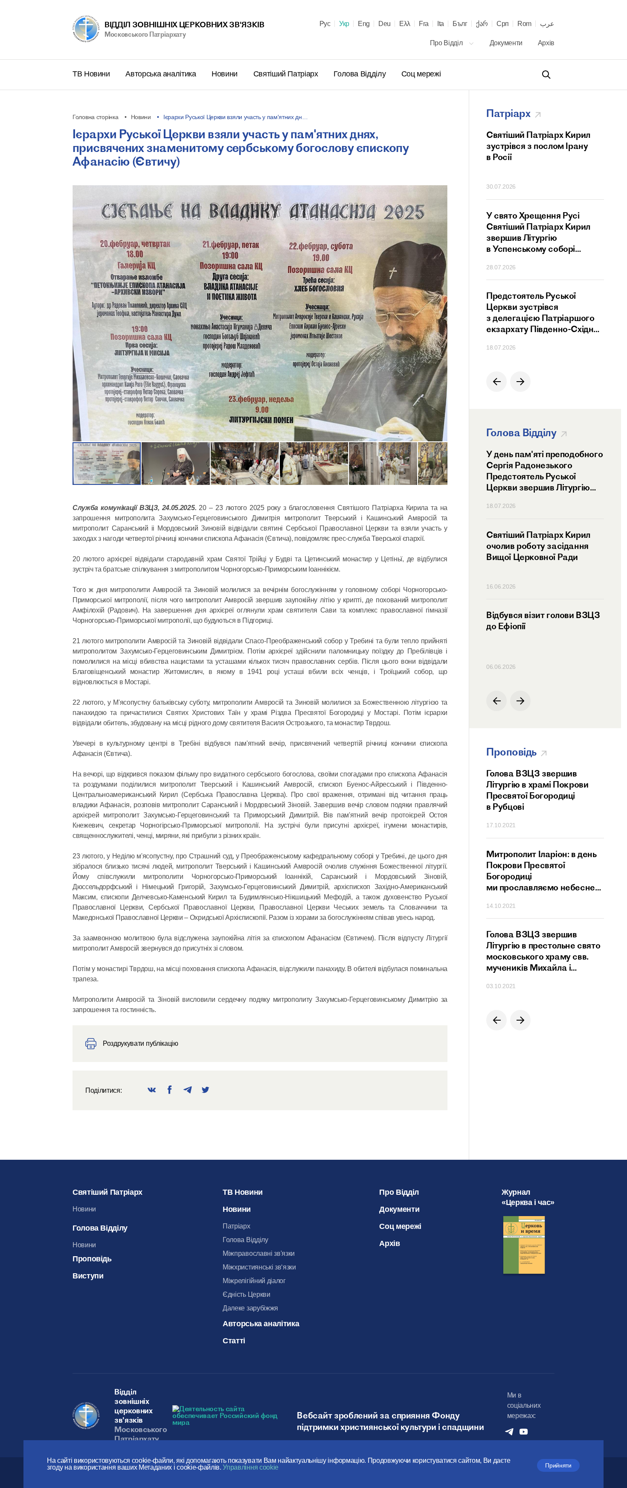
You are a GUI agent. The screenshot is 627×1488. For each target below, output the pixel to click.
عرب (547, 23)
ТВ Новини (92, 74)
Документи (507, 43)
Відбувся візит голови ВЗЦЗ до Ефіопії (543, 620)
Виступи (88, 1276)
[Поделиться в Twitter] (205, 1090)
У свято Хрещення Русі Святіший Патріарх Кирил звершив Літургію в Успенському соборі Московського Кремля (538, 232)
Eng (364, 23)
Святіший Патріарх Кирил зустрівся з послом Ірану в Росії (538, 145)
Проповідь (92, 1259)
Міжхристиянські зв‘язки (259, 1267)
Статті (234, 1340)
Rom (524, 23)
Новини (225, 74)
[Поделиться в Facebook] (169, 1090)
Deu (384, 23)
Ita (440, 23)
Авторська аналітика (161, 74)
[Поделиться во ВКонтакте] (151, 1090)
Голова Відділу (361, 74)
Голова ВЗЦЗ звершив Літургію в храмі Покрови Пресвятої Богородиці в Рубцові (537, 790)
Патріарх (236, 1226)
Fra (424, 23)
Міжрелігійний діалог (254, 1280)
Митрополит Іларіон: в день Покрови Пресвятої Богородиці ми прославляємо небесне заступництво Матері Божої (542, 871)
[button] (436, 316)
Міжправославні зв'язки (259, 1253)
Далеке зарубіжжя (250, 1308)
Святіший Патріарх (286, 74)
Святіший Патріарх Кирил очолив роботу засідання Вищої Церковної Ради (538, 545)
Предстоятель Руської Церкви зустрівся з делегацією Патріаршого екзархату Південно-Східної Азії (543, 312)
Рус (325, 23)
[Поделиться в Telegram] (187, 1090)
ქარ (482, 23)
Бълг (460, 23)
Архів (546, 43)
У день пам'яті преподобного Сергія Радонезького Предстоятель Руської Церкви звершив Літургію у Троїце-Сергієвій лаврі (544, 471)
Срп (502, 23)
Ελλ (404, 23)
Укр (344, 23)
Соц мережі (421, 74)
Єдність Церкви (246, 1294)
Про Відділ (447, 43)
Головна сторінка (96, 117)
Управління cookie (251, 1467)
